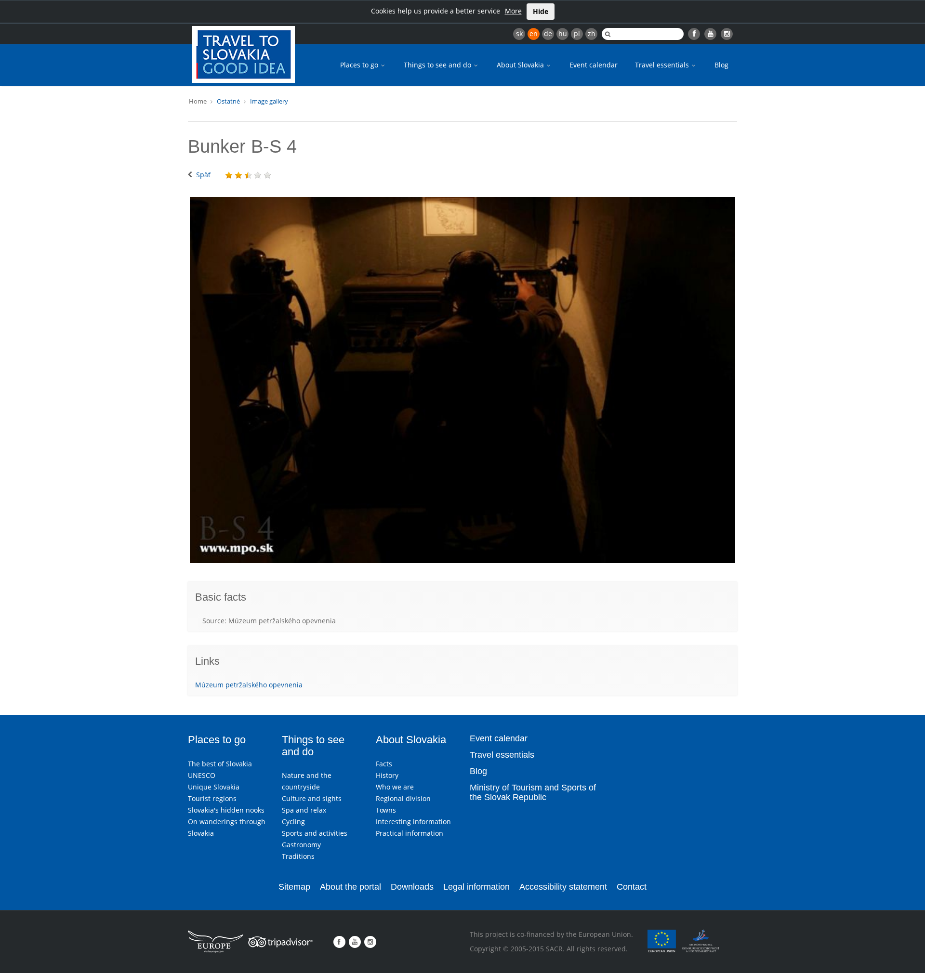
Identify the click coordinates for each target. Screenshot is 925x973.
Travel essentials (663, 64)
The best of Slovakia (220, 763)
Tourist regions (212, 798)
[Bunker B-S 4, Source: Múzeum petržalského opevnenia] (462, 380)
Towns (386, 810)
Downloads (412, 887)
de (548, 33)
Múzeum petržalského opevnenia (249, 684)
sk (519, 33)
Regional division (403, 798)
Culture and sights (312, 798)
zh (591, 33)
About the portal (350, 887)
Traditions (298, 856)
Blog (721, 64)
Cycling (293, 821)
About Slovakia (521, 64)
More (513, 10)
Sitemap (294, 887)
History (387, 775)
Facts (384, 763)
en (533, 33)
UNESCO (201, 775)
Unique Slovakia (213, 786)
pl (577, 33)
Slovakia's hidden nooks (226, 810)
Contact (632, 887)
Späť (203, 174)
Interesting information (413, 821)
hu (562, 33)
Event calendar (593, 64)
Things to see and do (438, 64)
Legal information (476, 887)
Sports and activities (314, 833)
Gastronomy (301, 844)
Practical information (409, 833)
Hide (540, 11)
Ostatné (228, 101)
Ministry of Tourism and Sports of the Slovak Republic (533, 792)
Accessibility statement (563, 887)
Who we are (395, 786)
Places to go (360, 64)
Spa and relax (304, 810)
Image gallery (269, 101)
